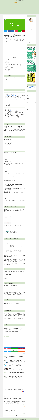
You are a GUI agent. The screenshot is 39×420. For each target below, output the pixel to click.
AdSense (31, 92)
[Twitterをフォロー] (7, 351)
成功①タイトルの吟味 (7, 62)
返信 (24, 404)
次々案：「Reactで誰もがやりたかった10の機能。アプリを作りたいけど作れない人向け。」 (14, 64)
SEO (31, 106)
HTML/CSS (31, 99)
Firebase (31, 98)
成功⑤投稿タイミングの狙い (7, 69)
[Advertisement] (19, 8)
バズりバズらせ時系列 (7, 59)
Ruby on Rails (31, 105)
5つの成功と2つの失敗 (7, 58)
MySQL (31, 102)
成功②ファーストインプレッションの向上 (9, 67)
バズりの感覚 (6, 61)
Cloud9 (31, 95)
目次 (13, 57)
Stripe (31, 109)
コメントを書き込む (14, 415)
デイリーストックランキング (13, 110)
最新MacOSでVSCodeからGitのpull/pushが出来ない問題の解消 (32, 87)
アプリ (31, 113)
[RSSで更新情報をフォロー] (21, 351)
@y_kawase (20, 331)
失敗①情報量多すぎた (7, 70)
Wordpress (31, 112)
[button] (35, 42)
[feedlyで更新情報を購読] (14, 351)
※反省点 (8, 66)
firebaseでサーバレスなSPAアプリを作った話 (12, 95)
